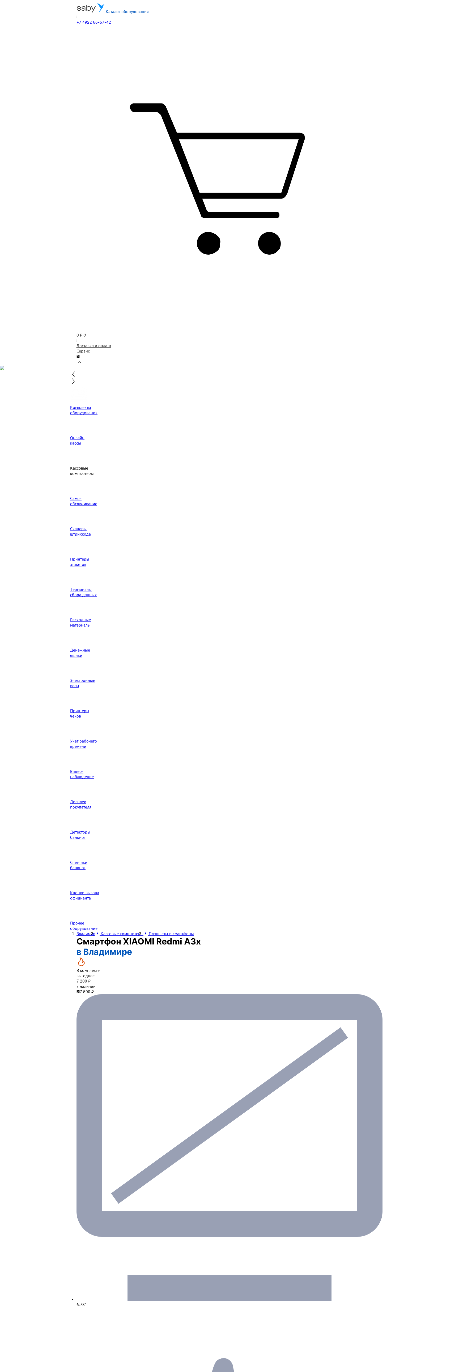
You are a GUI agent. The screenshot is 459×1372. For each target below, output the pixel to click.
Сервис (83, 351)
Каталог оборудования (127, 11)
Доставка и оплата (93, 345)
